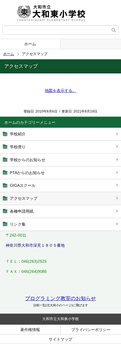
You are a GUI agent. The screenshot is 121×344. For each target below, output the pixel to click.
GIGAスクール (22, 185)
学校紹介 (18, 134)
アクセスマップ (23, 198)
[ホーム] (60, 12)
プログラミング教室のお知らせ (60, 298)
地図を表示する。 (60, 90)
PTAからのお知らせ (27, 172)
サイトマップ (60, 339)
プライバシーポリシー (91, 329)
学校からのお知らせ (27, 160)
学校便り (18, 147)
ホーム (30, 44)
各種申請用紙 (21, 211)
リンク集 (18, 224)
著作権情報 (30, 329)
